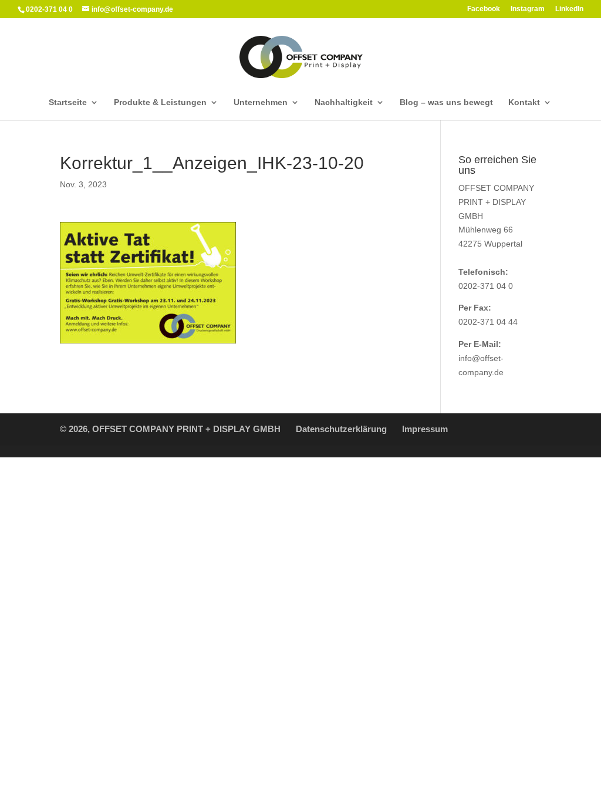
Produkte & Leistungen (160, 102)
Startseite (68, 102)
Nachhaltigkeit (344, 102)
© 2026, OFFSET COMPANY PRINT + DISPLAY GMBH (170, 429)
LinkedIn (569, 9)
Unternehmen (261, 102)
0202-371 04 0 (485, 286)
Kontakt (524, 102)
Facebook (483, 9)
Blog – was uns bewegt (446, 102)
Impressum (425, 429)
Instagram (528, 9)
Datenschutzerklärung (341, 429)
